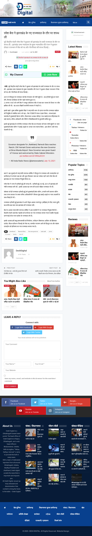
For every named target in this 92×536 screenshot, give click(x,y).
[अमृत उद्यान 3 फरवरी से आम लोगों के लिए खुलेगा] (54, 432)
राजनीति (70, 185)
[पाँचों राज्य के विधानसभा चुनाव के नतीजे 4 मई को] (52, 291)
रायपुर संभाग (71, 180)
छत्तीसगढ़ (43, 22)
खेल (69, 194)
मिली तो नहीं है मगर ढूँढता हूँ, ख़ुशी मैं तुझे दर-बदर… (78, 231)
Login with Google (45, 327)
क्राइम (70, 189)
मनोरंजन (10, 514)
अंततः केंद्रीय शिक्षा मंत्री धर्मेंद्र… (84, 242)
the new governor (33, 231)
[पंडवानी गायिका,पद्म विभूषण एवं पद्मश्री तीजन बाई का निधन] (73, 85)
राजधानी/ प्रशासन (73, 199)
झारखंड (50, 231)
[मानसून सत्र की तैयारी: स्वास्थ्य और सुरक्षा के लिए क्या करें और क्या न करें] (54, 462)
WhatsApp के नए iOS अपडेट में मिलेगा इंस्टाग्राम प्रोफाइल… (79, 485)
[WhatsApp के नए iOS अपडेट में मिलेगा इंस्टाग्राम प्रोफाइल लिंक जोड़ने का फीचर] (77, 477)
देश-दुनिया (32, 22)
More (75, 22)
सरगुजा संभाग (72, 209)
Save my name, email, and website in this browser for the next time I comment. (30, 380)
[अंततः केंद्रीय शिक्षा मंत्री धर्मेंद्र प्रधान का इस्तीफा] (12, 291)
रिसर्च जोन (58, 520)
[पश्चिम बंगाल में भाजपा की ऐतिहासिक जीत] (32, 291)
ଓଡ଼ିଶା (48, 514)
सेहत (69, 204)
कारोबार (37, 514)
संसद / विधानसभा (69, 508)
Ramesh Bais (22, 231)
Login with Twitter (33, 332)
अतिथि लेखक (23, 514)
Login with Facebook (23, 327)
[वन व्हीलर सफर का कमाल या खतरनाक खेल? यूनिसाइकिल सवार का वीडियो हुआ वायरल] (77, 447)
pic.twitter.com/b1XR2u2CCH (32, 156)
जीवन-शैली (60, 514)
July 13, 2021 (49, 161)
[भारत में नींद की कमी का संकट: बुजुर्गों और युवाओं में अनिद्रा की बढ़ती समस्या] (54, 447)
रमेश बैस (15, 234)
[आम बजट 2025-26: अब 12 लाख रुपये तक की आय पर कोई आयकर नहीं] (31, 465)
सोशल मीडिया (75, 514)
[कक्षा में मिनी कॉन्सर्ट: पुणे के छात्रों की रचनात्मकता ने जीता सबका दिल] (77, 432)
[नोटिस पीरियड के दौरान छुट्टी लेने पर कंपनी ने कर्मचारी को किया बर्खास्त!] (77, 462)
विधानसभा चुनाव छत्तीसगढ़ (59, 22)
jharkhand (12, 231)
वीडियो (27, 520)
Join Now (52, 74)
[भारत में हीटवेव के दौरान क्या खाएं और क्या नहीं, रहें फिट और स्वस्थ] (54, 477)
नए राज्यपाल (7, 234)
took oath (43, 231)
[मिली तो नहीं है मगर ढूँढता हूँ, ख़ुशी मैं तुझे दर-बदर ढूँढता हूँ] (73, 55)
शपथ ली (21, 234)
